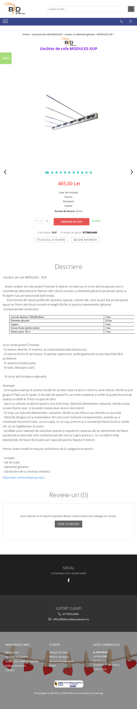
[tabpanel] (68, 115)
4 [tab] (61, 172)
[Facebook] (68, 580)
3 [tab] (56, 172)
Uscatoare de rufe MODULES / (48, 34)
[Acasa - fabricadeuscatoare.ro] (20, 9)
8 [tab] (78, 172)
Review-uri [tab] (68, 495)
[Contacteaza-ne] (122, 21)
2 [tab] (52, 172)
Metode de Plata (59, 652)
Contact (9, 670)
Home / (27, 34)
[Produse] (6, 22)
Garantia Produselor (61, 661)
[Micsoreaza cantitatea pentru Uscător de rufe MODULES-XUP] (36, 221)
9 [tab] (82, 172)
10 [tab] (86, 172)
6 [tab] (69, 172)
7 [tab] (73, 172)
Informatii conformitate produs (24, 478)
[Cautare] (131, 9)
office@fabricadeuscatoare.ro (70, 619)
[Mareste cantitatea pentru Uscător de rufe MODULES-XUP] (47, 221)
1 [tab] (47, 172)
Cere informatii (87, 239)
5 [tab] (65, 172)
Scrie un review (68, 524)
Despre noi (11, 652)
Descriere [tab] (68, 267)
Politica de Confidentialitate (21, 661)
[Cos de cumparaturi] (130, 21)
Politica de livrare (15, 665)
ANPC (52, 665)
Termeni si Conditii (16, 656)
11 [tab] (91, 172)
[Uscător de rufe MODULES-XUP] (68, 115)
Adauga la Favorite (52, 239)
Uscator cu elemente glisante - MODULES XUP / (89, 34)
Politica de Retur (59, 656)
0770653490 (70, 614)
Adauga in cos (71, 221)
